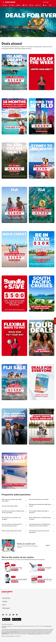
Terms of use (17, 636)
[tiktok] (9, 614)
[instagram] (6, 614)
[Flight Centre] (10, 2)
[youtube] (13, 614)
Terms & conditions (10, 636)
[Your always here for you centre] (41, 579)
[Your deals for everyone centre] (41, 567)
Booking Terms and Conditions (35, 633)
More (50, 5)
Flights (5, 5)
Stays (19, 5)
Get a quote (45, 2)
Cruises (26, 5)
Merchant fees (4, 633)
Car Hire (39, 5)
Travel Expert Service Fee (14, 631)
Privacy (3, 636)
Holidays (13, 5)
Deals (45, 5)
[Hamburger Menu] (3, 2)
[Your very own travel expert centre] (15, 579)
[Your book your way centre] (15, 567)
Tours (32, 5)
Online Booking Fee (5, 632)
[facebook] (3, 614)
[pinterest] (16, 614)
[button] (55, 321)
